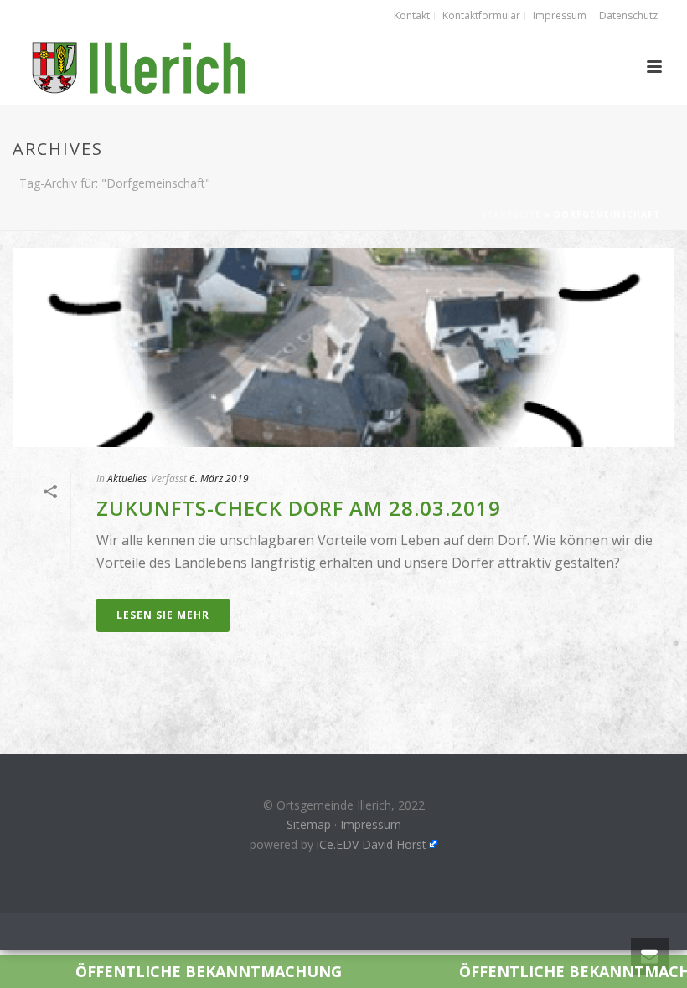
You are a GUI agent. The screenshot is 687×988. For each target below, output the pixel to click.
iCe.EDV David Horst (371, 844)
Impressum (370, 824)
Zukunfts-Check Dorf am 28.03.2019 (298, 508)
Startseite (511, 214)
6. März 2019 (219, 478)
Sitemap (309, 824)
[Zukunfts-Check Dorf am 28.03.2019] (343, 347)
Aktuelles (127, 478)
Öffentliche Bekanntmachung (163, 971)
